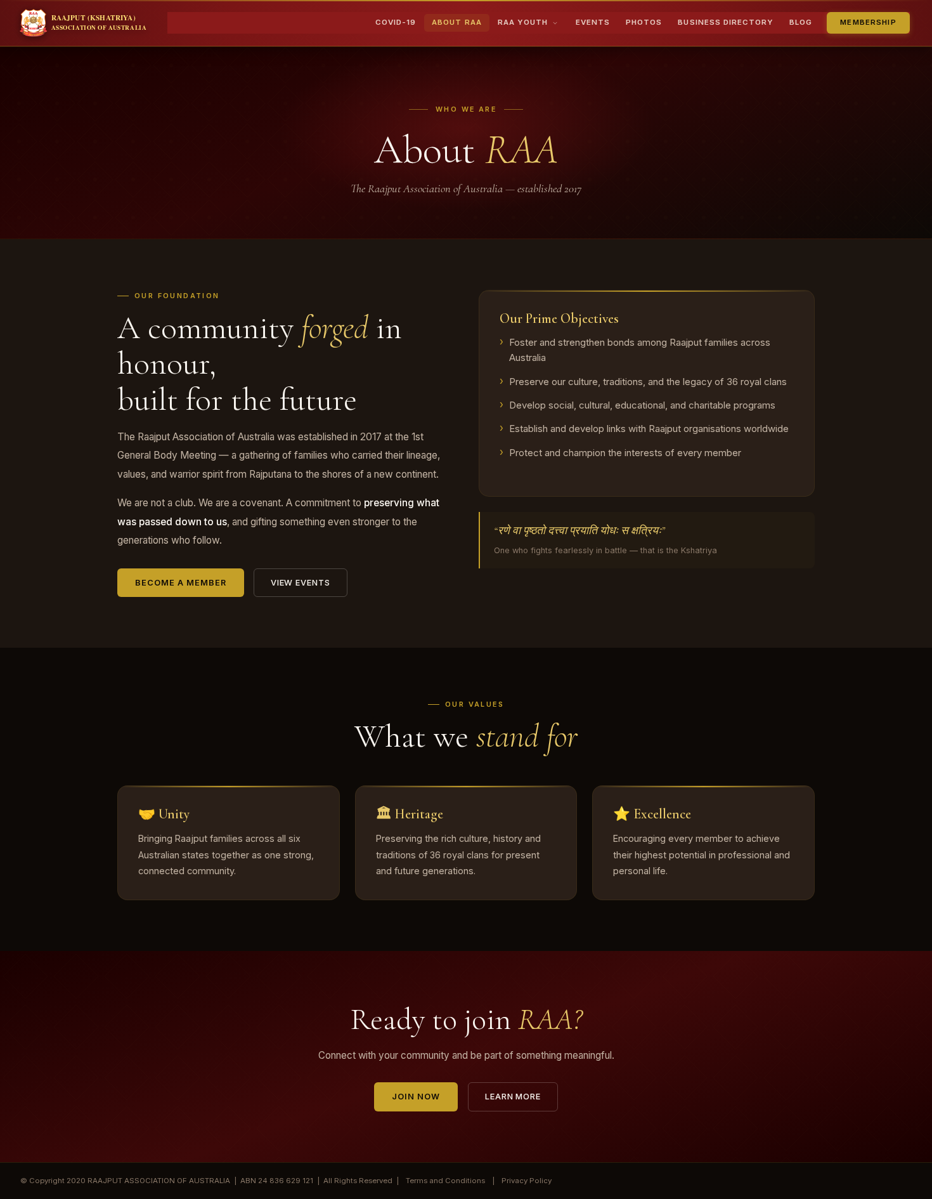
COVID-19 (395, 22)
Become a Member (180, 582)
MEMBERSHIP (868, 22)
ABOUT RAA (456, 22)
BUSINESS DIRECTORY (725, 22)
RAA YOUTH (523, 22)
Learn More (513, 1096)
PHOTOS (644, 22)
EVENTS (593, 22)
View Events (300, 582)
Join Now (416, 1096)
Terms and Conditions (445, 1180)
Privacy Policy (527, 1180)
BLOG (800, 22)
